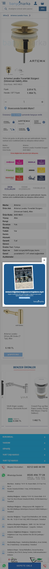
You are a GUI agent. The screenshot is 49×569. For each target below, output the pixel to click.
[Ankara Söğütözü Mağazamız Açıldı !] (24, 304)
